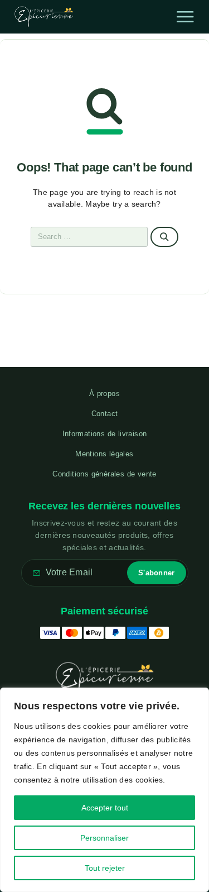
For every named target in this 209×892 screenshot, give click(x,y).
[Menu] (185, 17)
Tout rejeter (105, 868)
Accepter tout (104, 807)
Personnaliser (104, 837)
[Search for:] (89, 237)
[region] (104, 790)
